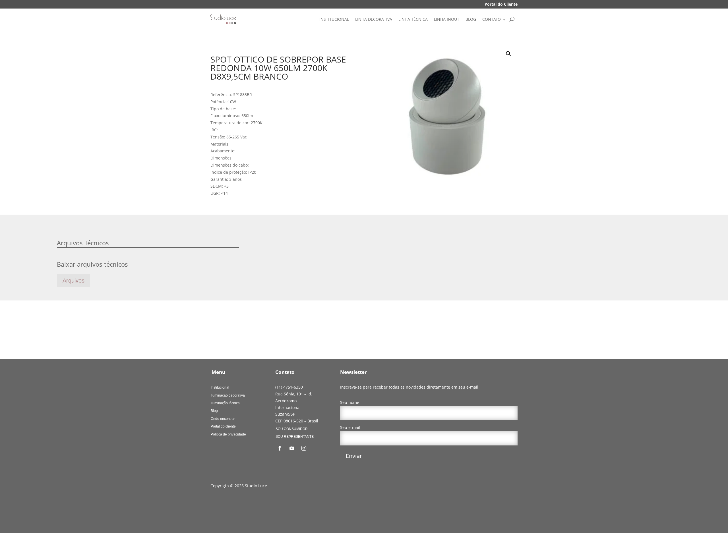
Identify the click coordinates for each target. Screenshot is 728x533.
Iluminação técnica (225, 403)
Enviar (354, 456)
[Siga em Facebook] (280, 448)
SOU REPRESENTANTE (295, 437)
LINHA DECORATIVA (373, 19)
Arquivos (73, 280)
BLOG (471, 19)
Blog (214, 411)
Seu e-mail (350, 427)
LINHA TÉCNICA (413, 19)
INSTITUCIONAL (334, 19)
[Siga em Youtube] (292, 448)
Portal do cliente (223, 426)
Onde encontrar (223, 419)
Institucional (220, 387)
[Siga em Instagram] (304, 448)
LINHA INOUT (446, 19)
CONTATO (491, 19)
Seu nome (349, 402)
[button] (508, 54)
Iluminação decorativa (228, 395)
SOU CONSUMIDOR (292, 429)
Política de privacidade (228, 434)
